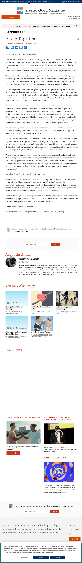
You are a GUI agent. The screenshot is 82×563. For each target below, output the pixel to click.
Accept (58, 557)
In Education (47, 1)
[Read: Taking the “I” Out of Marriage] (17, 298)
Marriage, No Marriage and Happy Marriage (16, 333)
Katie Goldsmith (14, 312)
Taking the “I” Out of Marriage (14, 308)
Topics (17, 26)
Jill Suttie (62, 312)
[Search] (76, 26)
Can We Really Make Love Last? (41, 308)
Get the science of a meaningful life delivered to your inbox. (43, 505)
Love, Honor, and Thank (40, 332)
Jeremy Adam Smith (15, 43)
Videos (36, 26)
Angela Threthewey (40, 335)
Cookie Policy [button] (7, 552)
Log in (70, 16)
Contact (73, 534)
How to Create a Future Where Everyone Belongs (57, 418)
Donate (11, 17)
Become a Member (74, 19)
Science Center (18, 1)
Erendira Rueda (14, 337)
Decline (41, 557)
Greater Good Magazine (41, 10)
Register (77, 16)
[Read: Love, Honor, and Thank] (42, 323)
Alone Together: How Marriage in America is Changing (51, 75)
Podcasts (46, 26)
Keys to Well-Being (62, 26)
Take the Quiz (13, 453)
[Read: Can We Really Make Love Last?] (42, 298)
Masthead (74, 529)
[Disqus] (42, 377)
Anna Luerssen (38, 312)
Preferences (24, 557)
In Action (38, 1)
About (72, 525)
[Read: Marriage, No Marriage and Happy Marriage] (17, 323)
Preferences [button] (49, 552)
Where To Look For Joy (56, 457)
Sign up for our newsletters (71, 1)
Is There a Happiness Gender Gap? (64, 308)
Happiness (13, 32)
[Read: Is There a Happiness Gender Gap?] (67, 298)
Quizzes (26, 26)
